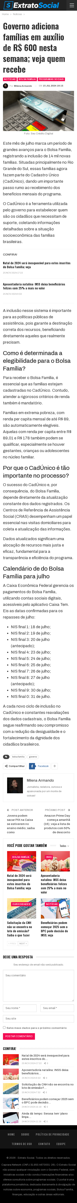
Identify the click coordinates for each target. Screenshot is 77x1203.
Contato (44, 1144)
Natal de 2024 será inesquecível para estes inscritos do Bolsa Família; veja (36, 265)
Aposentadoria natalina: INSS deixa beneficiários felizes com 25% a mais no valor (34, 286)
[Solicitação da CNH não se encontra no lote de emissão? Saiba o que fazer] (21, 908)
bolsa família (18, 757)
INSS (49, 857)
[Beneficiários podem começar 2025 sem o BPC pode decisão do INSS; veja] (55, 908)
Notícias (10, 79)
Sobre (25, 1134)
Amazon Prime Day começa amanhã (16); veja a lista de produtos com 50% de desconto (57, 824)
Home (11, 1134)
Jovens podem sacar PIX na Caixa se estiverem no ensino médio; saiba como (21, 824)
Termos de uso (22, 1144)
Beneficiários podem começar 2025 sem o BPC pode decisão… (48, 1101)
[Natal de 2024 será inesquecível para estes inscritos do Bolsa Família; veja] (21, 861)
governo (33, 757)
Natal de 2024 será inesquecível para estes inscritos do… (45, 1057)
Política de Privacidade (52, 1134)
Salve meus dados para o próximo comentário (37, 1028)
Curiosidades (21, 904)
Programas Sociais (51, 79)
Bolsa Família (27, 79)
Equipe (61, 1144)
